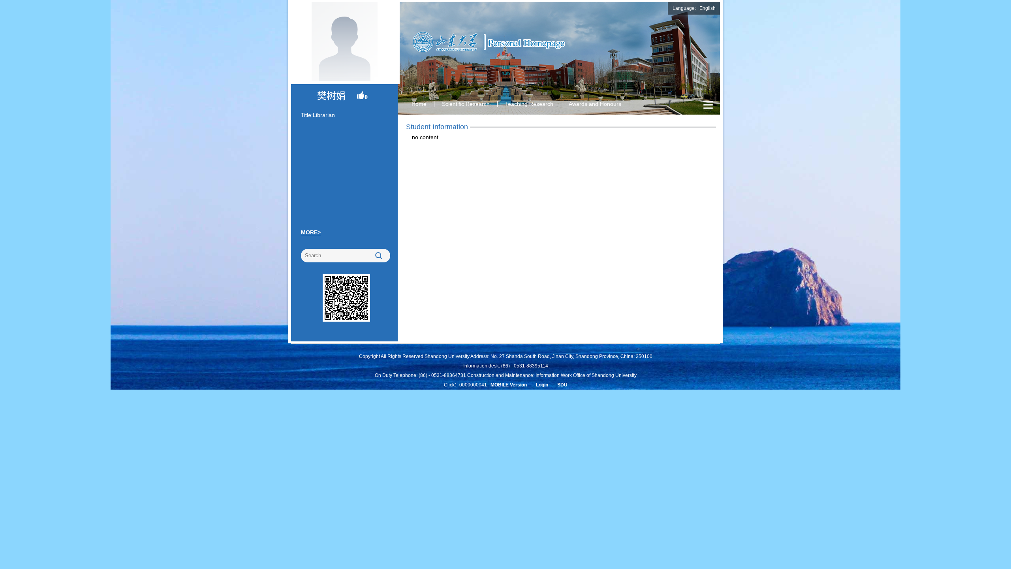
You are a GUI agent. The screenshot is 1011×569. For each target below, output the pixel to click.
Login (542, 385)
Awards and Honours (595, 104)
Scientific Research (466, 104)
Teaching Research (529, 104)
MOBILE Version (508, 385)
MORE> (311, 232)
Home (419, 104)
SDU (562, 385)
